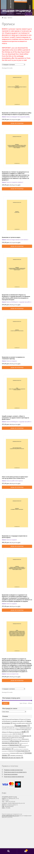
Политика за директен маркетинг (14, 776)
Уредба (5, 728)
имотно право (18, 734)
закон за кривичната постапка (9, 729)
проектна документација (12, 747)
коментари (6, 737)
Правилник (22, 725)
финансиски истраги (12, 757)
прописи (22, 747)
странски (11, 751)
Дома (5, 17)
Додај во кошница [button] (17, 123)
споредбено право (18, 749)
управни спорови (16, 755)
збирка (5, 732)
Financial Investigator (13, 719)
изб (25, 731)
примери (5, 745)
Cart (22, 849)
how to (24, 719)
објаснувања (15, 741)
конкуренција (7, 739)
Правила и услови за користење (13, 770)
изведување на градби (7, 734)
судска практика (23, 751)
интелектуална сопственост (11, 736)
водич (11, 728)
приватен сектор (23, 743)
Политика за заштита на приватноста (15, 772)
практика (25, 741)
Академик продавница (16, 10)
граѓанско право (26, 728)
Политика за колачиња (10, 774)
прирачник (15, 745)
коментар (26, 736)
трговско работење (17, 753)
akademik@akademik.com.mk (10, 815)
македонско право (16, 739)
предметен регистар (10, 743)
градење (16, 727)
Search (8, 851)
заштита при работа (23, 729)
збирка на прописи (15, 732)
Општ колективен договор (8, 726)
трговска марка (6, 753)
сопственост (7, 749)
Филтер (5, 703)
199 (4, 719)
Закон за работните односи (22, 723)
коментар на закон (17, 737)
